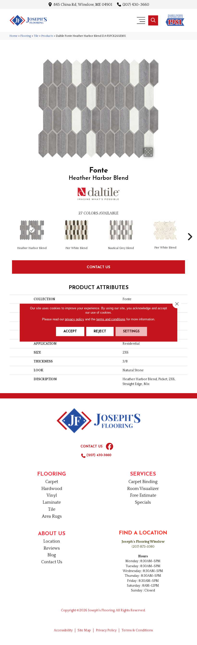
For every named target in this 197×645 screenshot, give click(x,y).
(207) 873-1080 (143, 547)
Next (189, 229)
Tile (36, 35)
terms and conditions (110, 319)
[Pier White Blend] (76, 230)
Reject (100, 331)
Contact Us (98, 267)
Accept (70, 331)
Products (47, 35)
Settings (131, 331)
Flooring (25, 35)
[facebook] (109, 447)
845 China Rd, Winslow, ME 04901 (83, 4)
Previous (7, 229)
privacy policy (74, 319)
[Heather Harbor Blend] (32, 230)
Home (14, 35)
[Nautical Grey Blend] (120, 230)
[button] (153, 20)
